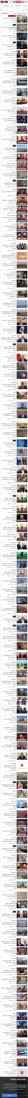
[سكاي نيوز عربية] (19, 2)
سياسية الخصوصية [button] (21, 1092)
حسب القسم (5, 13)
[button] (2, 9)
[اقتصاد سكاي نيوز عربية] (10, 2)
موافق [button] (9, 1095)
